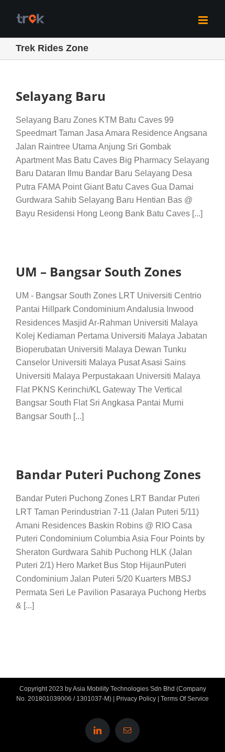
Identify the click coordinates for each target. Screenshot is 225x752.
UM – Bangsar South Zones (99, 271)
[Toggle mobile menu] (203, 20)
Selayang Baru (61, 96)
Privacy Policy (136, 698)
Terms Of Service (185, 698)
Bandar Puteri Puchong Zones (108, 474)
